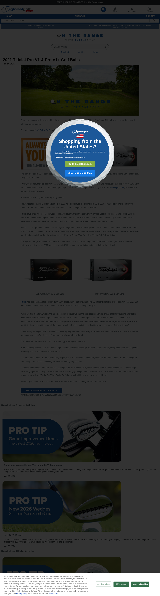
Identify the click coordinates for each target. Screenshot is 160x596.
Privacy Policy (21, 593)
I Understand (121, 584)
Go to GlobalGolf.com (80, 164)
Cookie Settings (103, 584)
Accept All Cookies (140, 584)
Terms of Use (53, 593)
